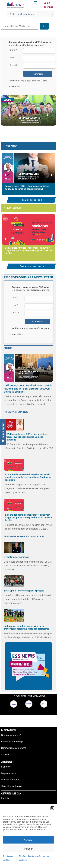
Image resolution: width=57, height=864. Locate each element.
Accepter (28, 840)
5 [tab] (30, 132)
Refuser (28, 848)
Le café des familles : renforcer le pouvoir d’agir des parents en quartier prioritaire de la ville (28, 250)
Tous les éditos (32, 199)
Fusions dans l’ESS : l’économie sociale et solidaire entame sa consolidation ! (27, 187)
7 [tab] (36, 132)
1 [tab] (17, 132)
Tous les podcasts (32, 266)
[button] (52, 808)
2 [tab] (20, 132)
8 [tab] (39, 132)
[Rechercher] (44, 26)
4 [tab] (26, 132)
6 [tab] (33, 132)
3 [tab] (23, 132)
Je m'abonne (3, 430)
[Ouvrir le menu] (35, 3)
